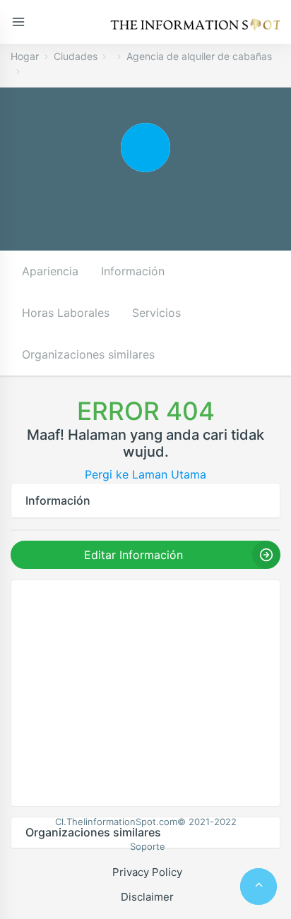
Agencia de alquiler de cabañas (199, 56)
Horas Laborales (65, 313)
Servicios (156, 313)
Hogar (25, 56)
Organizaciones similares (88, 354)
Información (133, 271)
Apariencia (50, 271)
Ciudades (75, 56)
